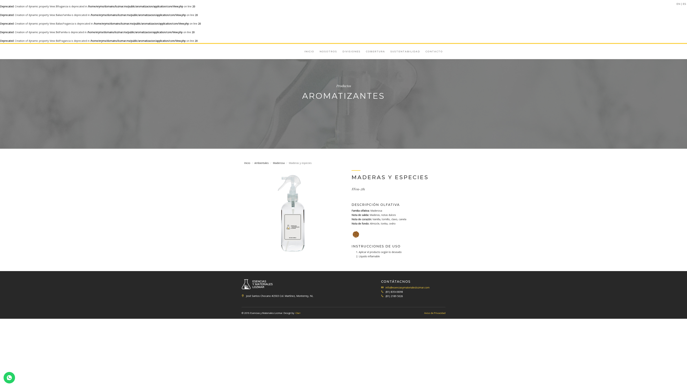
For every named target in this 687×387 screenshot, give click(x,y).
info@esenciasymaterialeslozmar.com (408, 287)
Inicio (309, 51)
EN (678, 4)
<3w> (298, 313)
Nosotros (328, 51)
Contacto (434, 51)
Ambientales (261, 163)
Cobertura (375, 51)
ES (684, 4)
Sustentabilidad (405, 51)
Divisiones (351, 51)
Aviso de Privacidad (434, 313)
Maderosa (279, 163)
